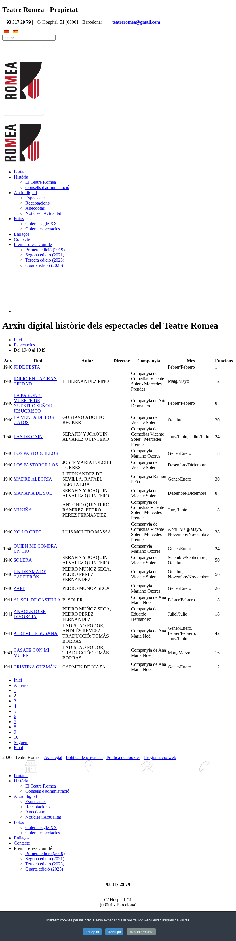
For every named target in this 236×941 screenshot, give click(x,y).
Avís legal (53, 757)
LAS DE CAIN (28, 436)
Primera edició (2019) (45, 249)
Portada (21, 171)
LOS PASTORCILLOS (36, 453)
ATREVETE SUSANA (36, 633)
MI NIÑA (23, 509)
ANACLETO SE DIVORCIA (30, 614)
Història (21, 177)
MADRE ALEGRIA (33, 479)
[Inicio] (31, 766)
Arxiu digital (25, 192)
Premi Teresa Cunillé (33, 244)
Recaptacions (37, 202)
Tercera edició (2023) (44, 260)
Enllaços (21, 234)
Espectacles (35, 197)
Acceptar (92, 931)
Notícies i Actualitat (43, 213)
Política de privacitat (84, 757)
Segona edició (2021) (44, 254)
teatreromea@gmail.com (136, 22)
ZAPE (19, 588)
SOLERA (23, 560)
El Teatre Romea (40, 182)
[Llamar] (205, 766)
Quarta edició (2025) (44, 265)
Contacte (22, 239)
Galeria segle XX (41, 223)
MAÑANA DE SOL (33, 493)
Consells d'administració (47, 187)
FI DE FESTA (27, 367)
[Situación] (89, 766)
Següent (21, 742)
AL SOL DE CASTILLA (37, 599)
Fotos (19, 218)
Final (18, 747)
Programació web (160, 757)
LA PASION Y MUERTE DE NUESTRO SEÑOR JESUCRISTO (33, 403)
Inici (18, 339)
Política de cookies (123, 757)
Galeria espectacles (42, 228)
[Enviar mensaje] (147, 766)
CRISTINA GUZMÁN (35, 666)
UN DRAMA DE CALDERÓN (30, 574)
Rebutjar (114, 931)
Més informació (141, 931)
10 (16, 737)
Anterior (21, 685)
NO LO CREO (28, 531)
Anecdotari (35, 208)
